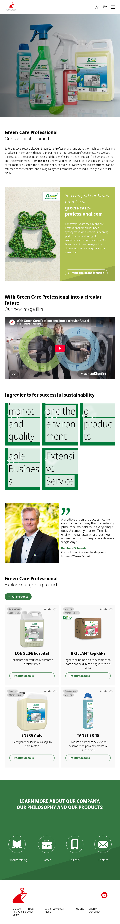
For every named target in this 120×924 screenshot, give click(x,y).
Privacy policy (30, 910)
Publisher (79, 910)
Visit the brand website (88, 273)
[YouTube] (104, 895)
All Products (20, 596)
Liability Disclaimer (94, 910)
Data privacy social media (54, 910)
